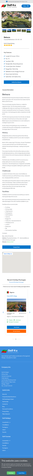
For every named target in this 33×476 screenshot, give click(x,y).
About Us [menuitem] (4, 397)
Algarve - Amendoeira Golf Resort (15, 320)
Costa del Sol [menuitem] (5, 444)
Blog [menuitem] (3, 410)
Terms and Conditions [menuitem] (7, 412)
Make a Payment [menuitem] (6, 417)
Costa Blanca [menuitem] (5, 428)
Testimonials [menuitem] (5, 405)
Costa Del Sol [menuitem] (5, 425)
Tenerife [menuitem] (4, 435)
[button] (3, 21)
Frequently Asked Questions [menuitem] (9, 400)
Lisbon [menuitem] (4, 433)
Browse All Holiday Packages (16, 285)
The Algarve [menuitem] (5, 430)
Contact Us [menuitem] (5, 407)
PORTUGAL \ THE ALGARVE (10, 317)
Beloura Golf (10, 245)
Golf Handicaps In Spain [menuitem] (8, 402)
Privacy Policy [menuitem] (5, 415)
